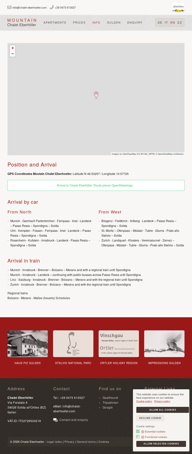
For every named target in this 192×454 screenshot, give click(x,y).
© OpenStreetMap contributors (170, 153)
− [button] (12, 53)
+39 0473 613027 (65, 7)
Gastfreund (110, 397)
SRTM (151, 153)
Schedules (63, 298)
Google (107, 407)
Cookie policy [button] (144, 401)
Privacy (69, 442)
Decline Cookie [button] (150, 418)
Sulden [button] (114, 22)
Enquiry (135, 22)
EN (172, 22)
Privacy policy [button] (162, 401)
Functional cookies (156, 437)
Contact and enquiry (73, 420)
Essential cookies (155, 431)
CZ (180, 22)
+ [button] (12, 48)
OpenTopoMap (129, 153)
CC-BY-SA (142, 153)
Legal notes (54, 442)
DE (160, 22)
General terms (86, 442)
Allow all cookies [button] (162, 410)
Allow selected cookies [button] (161, 443)
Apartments (55, 22)
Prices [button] (79, 22)
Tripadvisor (110, 402)
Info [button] (96, 22)
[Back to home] (22, 22)
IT (166, 22)
